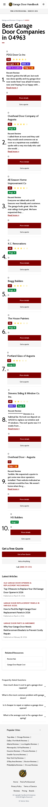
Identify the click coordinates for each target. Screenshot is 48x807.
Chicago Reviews (23, 737)
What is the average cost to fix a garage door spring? (23, 716)
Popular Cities (13, 730)
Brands (31, 791)
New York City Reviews (15, 758)
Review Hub (11, 659)
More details (23, 98)
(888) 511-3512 (26, 567)
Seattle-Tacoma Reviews (16, 754)
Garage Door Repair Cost (16, 665)
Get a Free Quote (24, 554)
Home (15, 782)
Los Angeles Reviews (29, 744)
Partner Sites (25, 801)
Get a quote (23, 104)
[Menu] (4, 4)
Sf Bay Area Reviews (14, 761)
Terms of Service (30, 786)
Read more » (12, 88)
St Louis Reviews (31, 765)
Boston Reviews (30, 761)
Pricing (24, 791)
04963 (27, 20)
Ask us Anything (24, 561)
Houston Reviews (13, 751)
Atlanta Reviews (13, 744)
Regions (20, 20)
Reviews (17, 791)
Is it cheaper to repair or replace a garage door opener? (23, 706)
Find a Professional (27, 782)
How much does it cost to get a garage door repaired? (23, 686)
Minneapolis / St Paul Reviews (18, 747)
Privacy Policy (16, 786)
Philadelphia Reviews (15, 765)
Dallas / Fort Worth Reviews (17, 740)
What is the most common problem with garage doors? (23, 696)
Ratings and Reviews (9, 20)
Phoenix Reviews (29, 751)
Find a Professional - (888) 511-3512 (24, 11)
